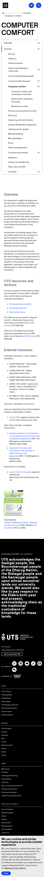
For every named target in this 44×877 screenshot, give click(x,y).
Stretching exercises (18, 308)
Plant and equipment (17, 147)
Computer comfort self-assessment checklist (21, 92)
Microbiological (15, 138)
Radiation (12, 157)
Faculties (4, 772)
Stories (4, 748)
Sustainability (6, 779)
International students (9, 708)
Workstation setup (19, 106)
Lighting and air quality (18, 129)
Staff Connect (30, 336)
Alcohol (11, 54)
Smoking (12, 171)
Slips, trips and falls (17, 166)
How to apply (5, 701)
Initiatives (4, 782)
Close (6, 873)
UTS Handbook (6, 829)
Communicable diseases (19, 81)
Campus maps (6, 711)
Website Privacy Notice (15, 868)
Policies (4, 819)
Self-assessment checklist (20, 304)
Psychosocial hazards (18, 152)
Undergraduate (6, 695)
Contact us (5, 832)
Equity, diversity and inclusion (12, 785)
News (3, 738)
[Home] (3, 13)
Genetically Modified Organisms (22, 124)
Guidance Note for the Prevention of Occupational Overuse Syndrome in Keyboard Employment (24, 436)
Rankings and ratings (9, 792)
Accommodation (7, 715)
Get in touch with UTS (12, 654)
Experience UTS (7, 745)
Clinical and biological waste (21, 76)
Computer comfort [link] (13, 16)
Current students (7, 809)
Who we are (5, 769)
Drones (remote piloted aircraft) (22, 111)
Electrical (12, 115)
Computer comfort (17, 86)
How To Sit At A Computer (20, 472)
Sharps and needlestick (18, 162)
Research (4, 735)
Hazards (8, 49)
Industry (4, 732)
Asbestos (12, 58)
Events (3, 742)
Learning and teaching (9, 775)
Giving (3, 755)
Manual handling (15, 134)
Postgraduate (6, 698)
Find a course (6, 691)
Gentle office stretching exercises (21, 100)
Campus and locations (9, 789)
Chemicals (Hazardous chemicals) (18, 69)
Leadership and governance (11, 795)
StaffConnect (6, 822)
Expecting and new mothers (20, 120)
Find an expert (6, 728)
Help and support (7, 812)
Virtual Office (15, 417)
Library (3, 816)
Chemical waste (15, 63)
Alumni (3, 752)
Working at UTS (6, 826)
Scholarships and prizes (9, 705)
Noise (10, 143)
